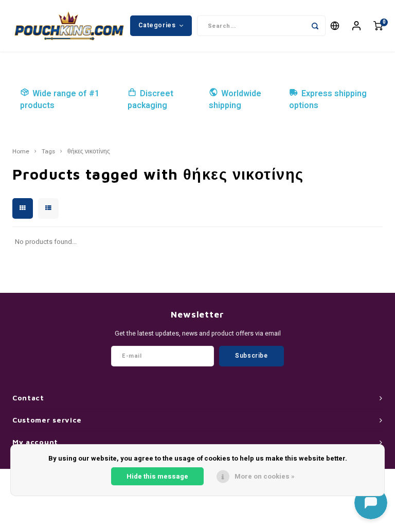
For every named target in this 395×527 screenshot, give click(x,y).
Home (20, 152)
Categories (156, 25)
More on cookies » (265, 476)
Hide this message (157, 476)
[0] (378, 26)
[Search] (315, 25)
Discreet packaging (150, 99)
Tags (48, 152)
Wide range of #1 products (59, 99)
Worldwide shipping (235, 99)
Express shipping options (328, 99)
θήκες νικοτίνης (88, 152)
